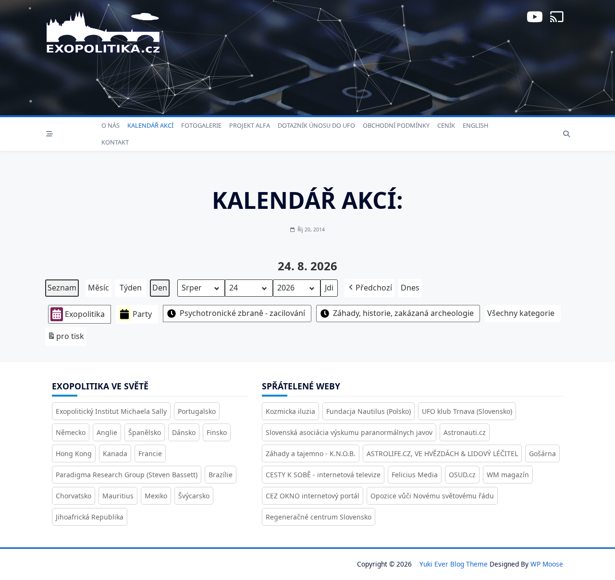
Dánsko (184, 432)
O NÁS (110, 125)
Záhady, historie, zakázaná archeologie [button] (403, 313)
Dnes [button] (410, 287)
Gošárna (542, 453)
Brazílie (221, 474)
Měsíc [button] (98, 287)
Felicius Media (415, 474)
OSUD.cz (462, 474)
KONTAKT (115, 142)
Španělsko (144, 432)
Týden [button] (131, 287)
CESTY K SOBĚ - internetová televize (323, 474)
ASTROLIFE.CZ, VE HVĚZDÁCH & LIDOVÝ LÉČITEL (442, 453)
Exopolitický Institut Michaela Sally (111, 411)
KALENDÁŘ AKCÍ (150, 125)
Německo (71, 432)
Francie (150, 453)
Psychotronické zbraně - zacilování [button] (242, 313)
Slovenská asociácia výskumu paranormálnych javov (349, 432)
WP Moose (546, 563)
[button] (369, 288)
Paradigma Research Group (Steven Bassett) (126, 474)
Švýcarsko (193, 495)
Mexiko (156, 495)
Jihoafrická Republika (89, 516)
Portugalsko (197, 411)
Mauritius (118, 495)
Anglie (107, 432)
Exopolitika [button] (85, 314)
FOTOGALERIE (201, 125)
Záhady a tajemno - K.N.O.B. (311, 453)
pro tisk (65, 338)
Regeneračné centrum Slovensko (318, 516)
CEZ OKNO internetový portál (312, 495)
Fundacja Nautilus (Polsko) (368, 411)
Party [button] (142, 314)
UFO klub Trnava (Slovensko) (467, 411)
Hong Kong (74, 453)
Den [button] (159, 287)
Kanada (115, 453)
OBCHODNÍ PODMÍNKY (396, 125)
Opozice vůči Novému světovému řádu (432, 495)
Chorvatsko (73, 495)
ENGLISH (475, 125)
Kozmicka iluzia (290, 411)
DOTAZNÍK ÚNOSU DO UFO (316, 125)
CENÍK (446, 125)
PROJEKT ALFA (249, 125)
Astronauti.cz (464, 432)
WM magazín (508, 474)
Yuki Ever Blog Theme (453, 563)
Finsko (217, 432)
